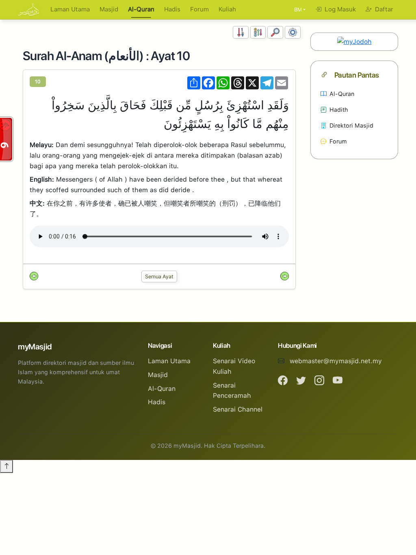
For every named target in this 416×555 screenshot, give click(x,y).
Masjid (109, 9)
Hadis (172, 9)
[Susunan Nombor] (241, 32)
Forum (199, 9)
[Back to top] (6, 466)
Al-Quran (141, 9)
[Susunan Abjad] (258, 32)
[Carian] (275, 32)
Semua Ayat (159, 276)
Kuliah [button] (227, 9)
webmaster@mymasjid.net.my (336, 361)
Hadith (338, 109)
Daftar (383, 9)
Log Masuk (339, 9)
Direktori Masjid (351, 125)
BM (298, 10)
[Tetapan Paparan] (293, 32)
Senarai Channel (237, 409)
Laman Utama (70, 9)
